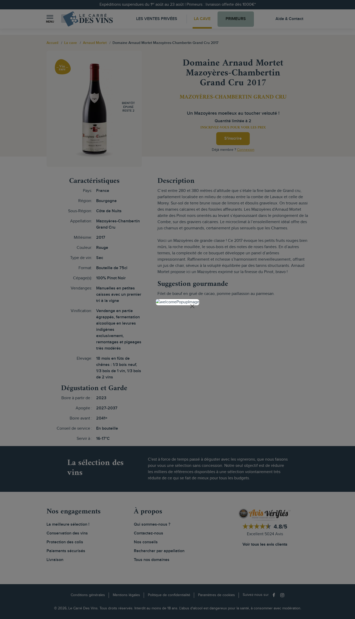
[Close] (192, 306)
